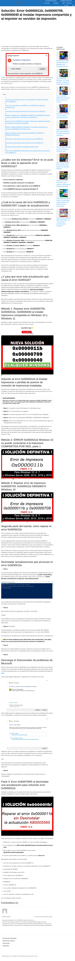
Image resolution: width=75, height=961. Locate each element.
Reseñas (56, 3)
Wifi (64, 3)
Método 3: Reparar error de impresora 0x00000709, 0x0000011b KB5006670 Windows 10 (24, 133)
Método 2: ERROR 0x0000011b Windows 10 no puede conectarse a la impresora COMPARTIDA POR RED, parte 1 (26, 127)
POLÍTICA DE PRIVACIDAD (9, 938)
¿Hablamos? (6, 945)
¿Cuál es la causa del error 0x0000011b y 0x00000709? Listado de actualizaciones (25, 105)
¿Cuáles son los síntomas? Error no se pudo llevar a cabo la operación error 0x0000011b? (26, 99)
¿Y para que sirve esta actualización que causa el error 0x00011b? (25, 110)
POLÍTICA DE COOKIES (9, 940)
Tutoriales (47, 3)
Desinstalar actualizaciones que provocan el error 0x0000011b (24, 142)
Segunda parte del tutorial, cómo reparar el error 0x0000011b (24, 138)
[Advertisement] (37, 33)
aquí (2, 673)
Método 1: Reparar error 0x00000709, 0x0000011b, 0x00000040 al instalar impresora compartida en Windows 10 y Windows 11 (27, 115)
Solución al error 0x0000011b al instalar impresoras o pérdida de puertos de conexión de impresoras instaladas (27, 121)
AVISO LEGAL (6, 943)
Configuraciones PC (66, 0)
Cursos (66, 5)
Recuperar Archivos (51, 0)
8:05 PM (50, 916)
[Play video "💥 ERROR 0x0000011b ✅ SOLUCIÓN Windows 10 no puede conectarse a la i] (27, 463)
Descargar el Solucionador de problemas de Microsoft (21, 146)
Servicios (69, 3)
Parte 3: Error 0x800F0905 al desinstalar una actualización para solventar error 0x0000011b (27, 150)
